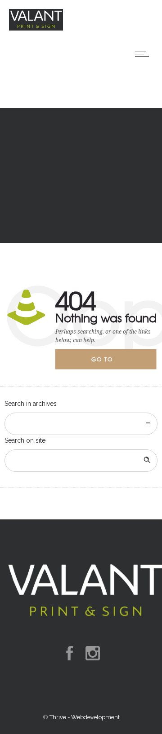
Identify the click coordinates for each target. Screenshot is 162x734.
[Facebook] (69, 653)
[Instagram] (92, 653)
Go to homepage (109, 362)
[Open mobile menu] (144, 54)
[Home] (36, 28)
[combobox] (81, 424)
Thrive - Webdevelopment (85, 717)
